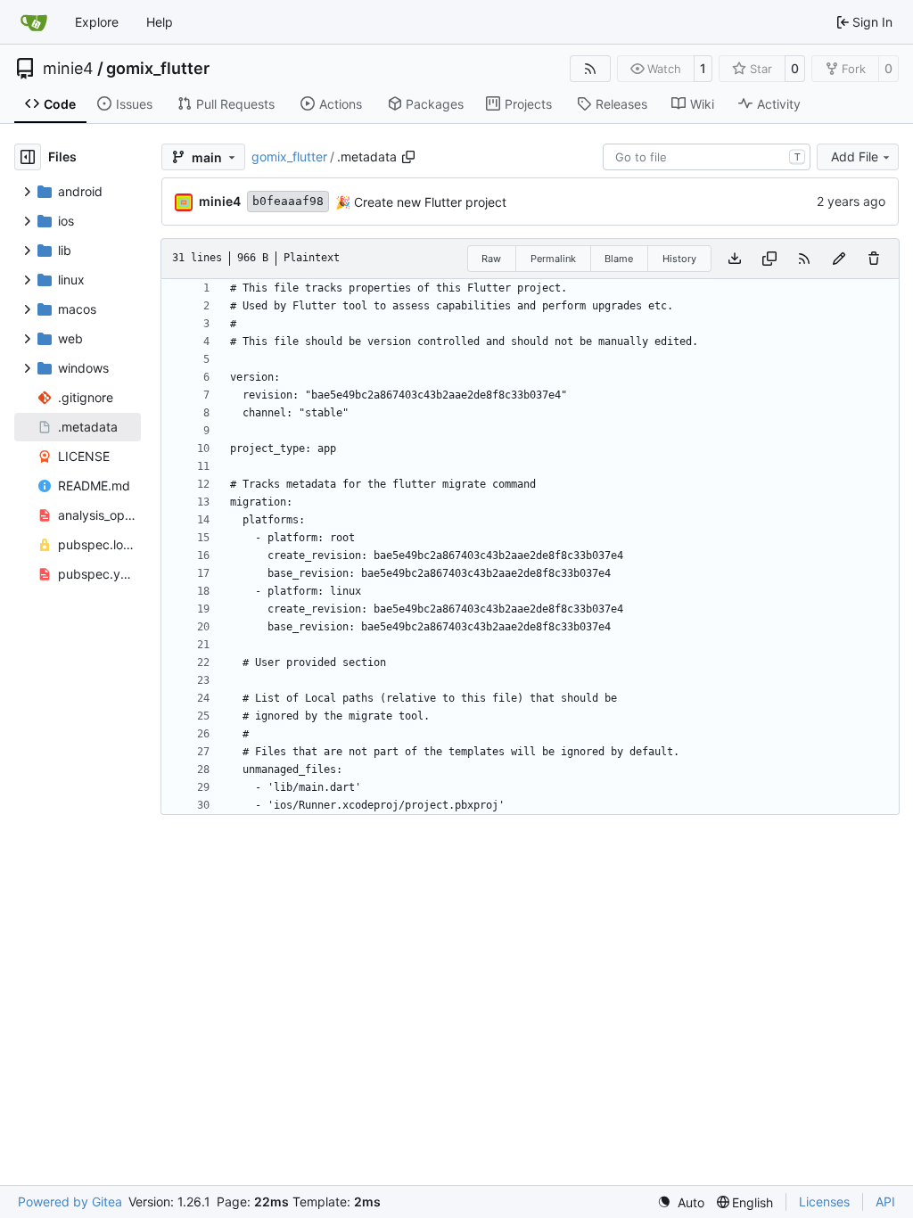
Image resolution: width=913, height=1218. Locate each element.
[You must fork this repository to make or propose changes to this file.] (839, 258)
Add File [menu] (854, 156)
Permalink (553, 258)
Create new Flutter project (428, 202)
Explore (97, 21)
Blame (619, 258)
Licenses (824, 1201)
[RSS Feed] (590, 68)
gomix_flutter (158, 69)
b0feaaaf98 (288, 201)
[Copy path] (408, 157)
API (885, 1201)
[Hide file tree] (27, 157)
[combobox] (706, 157)
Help (159, 21)
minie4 (68, 69)
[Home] (34, 22)
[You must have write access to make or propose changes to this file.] (874, 258)
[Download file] (734, 258)
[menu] (680, 1202)
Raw (491, 258)
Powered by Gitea (70, 1201)
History (679, 258)
